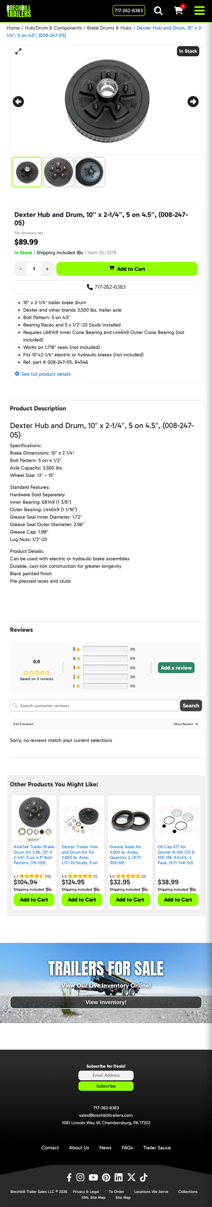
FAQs (127, 1148)
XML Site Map (93, 1197)
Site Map (123, 1197)
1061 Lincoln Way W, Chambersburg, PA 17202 (106, 1122)
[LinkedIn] (119, 1177)
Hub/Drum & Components (53, 28)
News (105, 1148)
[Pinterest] (106, 1177)
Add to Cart (131, 269)
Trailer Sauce (157, 1148)
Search (191, 705)
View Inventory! (106, 1002)
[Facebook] (68, 1177)
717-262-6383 (109, 286)
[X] (132, 1177)
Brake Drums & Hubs (109, 28)
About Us (79, 1148)
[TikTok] (144, 1177)
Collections (187, 1191)
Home (13, 28)
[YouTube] (94, 1177)
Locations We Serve (151, 1191)
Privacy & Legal (86, 1191)
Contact (50, 1148)
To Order (116, 1191)
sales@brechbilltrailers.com (106, 1115)
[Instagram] (81, 1177)
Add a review (176, 667)
